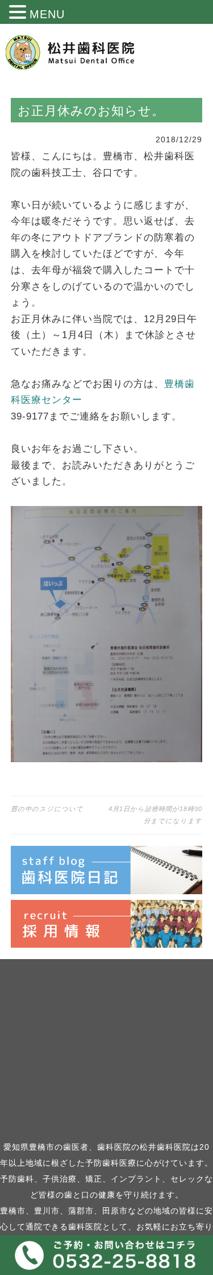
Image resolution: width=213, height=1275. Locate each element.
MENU (47, 14)
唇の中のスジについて (47, 808)
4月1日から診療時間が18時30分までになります (155, 814)
